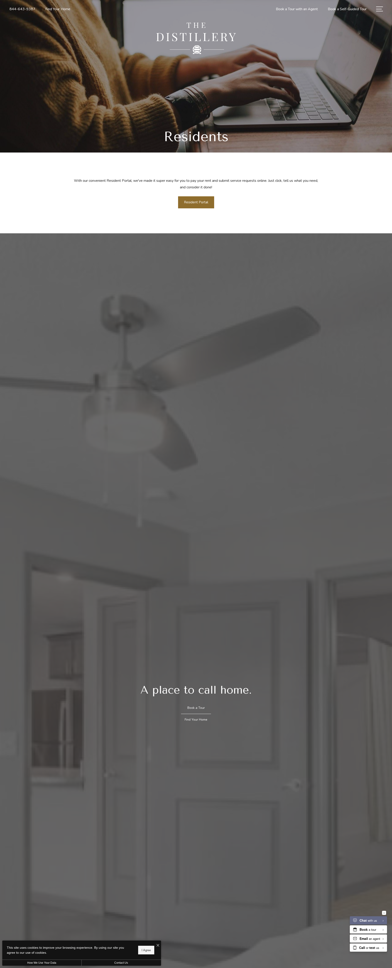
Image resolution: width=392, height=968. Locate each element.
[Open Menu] (379, 9)
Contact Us (121, 962)
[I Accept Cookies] (158, 945)
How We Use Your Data (41, 962)
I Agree (146, 950)
